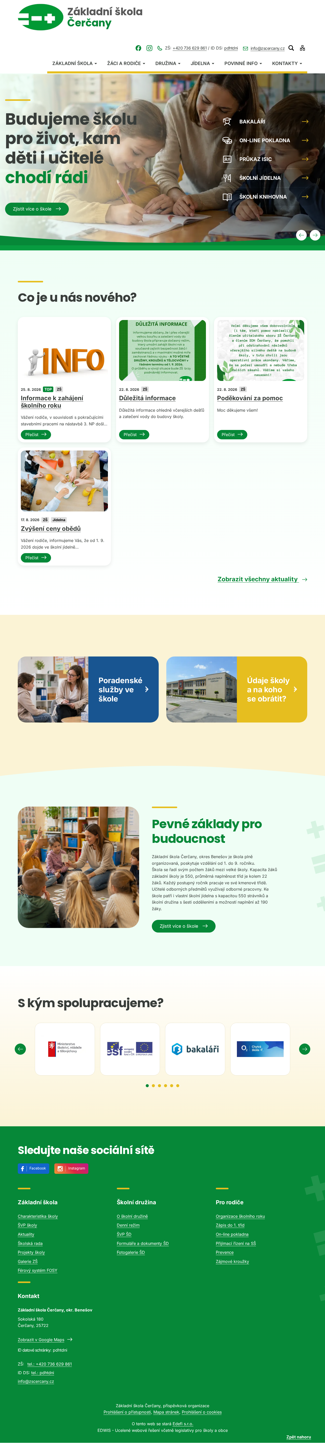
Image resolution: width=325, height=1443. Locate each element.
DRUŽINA (165, 63)
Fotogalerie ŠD (131, 1252)
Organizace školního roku (240, 1216)
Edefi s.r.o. (183, 1423)
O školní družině (132, 1216)
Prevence (225, 1252)
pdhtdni (231, 48)
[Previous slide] (20, 1049)
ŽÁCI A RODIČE (124, 63)
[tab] (147, 1085)
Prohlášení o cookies (202, 1412)
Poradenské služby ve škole (120, 689)
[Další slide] (315, 235)
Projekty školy (31, 1252)
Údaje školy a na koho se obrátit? (268, 689)
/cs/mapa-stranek (302, 48)
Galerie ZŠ (28, 1261)
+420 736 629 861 (190, 48)
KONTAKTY (285, 63)
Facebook (37, 1168)
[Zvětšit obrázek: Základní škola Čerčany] (78, 867)
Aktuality (26, 1234)
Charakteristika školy (38, 1216)
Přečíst (31, 434)
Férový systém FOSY (37, 1270)
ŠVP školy (27, 1225)
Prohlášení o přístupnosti (127, 1412)
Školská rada (30, 1243)
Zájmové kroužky (232, 1261)
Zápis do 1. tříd (230, 1225)
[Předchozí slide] (301, 235)
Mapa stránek (166, 1412)
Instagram (76, 1168)
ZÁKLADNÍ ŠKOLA (72, 63)
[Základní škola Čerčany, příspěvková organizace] (40, 17)
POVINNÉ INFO (241, 63)
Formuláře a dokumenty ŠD (143, 1243)
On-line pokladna (232, 1234)
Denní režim (128, 1225)
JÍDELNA (200, 63)
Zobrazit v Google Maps (41, 1339)
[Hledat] (291, 48)
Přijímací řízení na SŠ (236, 1243)
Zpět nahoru (298, 1436)
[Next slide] (304, 1049)
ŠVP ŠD (124, 1234)
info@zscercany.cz (268, 48)
